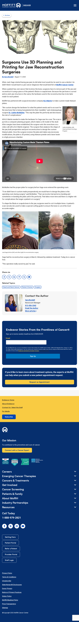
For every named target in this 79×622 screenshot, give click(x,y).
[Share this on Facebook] (4, 277)
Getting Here (10, 537)
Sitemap (5, 608)
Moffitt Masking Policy (10, 600)
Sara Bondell (30, 300)
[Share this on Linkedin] (14, 277)
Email (8, 338)
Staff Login (9, 560)
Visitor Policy (6, 596)
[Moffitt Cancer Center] (11, 5)
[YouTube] (23, 526)
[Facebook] (4, 526)
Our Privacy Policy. (44, 350)
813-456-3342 (30, 305)
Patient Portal (10, 543)
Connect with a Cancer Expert (17, 450)
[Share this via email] (29, 277)
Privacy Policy (7, 573)
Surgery (37, 287)
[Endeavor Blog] (27, 5)
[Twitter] (10, 526)
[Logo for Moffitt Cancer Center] (39, 430)
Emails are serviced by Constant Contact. (28, 350)
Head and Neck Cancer (11, 287)
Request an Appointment (39, 382)
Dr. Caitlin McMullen (16, 113)
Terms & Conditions (9, 577)
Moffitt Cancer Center (65, 85)
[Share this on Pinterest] (19, 277)
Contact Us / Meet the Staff (12, 407)
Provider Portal (11, 554)
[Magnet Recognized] (25, 462)
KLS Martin (47, 101)
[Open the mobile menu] (75, 5)
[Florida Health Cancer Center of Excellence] (14, 462)
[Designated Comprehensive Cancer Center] (5, 462)
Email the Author (31, 308)
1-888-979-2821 (11, 517)
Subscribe (9, 417)
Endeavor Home (8, 400)
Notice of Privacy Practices (11, 592)
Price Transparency (9, 604)
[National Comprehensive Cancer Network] (37, 462)
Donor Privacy (7, 588)
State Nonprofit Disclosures (12, 585)
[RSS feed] (24, 277)
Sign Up (33, 356)
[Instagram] (16, 526)
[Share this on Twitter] (9, 277)
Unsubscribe (6, 581)
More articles (30, 311)
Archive (7, 15)
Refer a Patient (11, 548)
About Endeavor (8, 404)
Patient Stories (27, 287)
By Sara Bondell (7, 77)
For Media (6, 411)
